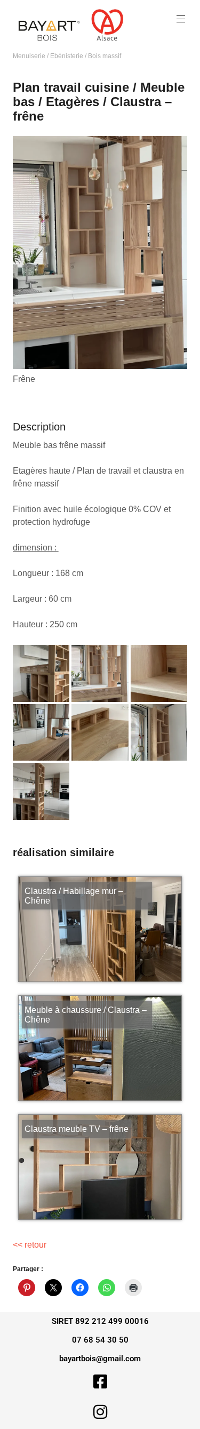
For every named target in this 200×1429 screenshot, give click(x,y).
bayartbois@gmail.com (100, 1358)
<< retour (29, 1244)
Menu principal (180, 19)
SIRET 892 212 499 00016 (100, 1321)
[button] (41, 673)
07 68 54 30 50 (100, 1340)
